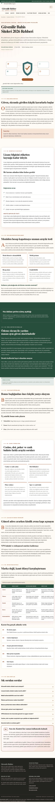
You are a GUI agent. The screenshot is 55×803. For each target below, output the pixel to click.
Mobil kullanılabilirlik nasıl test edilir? (12, 695)
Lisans (7, 13)
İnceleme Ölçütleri (10, 16)
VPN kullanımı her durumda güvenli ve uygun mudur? (17, 714)
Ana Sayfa (3, 16)
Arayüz (12, 13)
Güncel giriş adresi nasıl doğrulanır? (12, 709)
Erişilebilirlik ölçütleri (33, 787)
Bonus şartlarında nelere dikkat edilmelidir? (14, 704)
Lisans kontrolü (32, 785)
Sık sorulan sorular (33, 790)
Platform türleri (32, 13)
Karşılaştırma (42, 13)
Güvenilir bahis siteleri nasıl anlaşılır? (12, 686)
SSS (49, 13)
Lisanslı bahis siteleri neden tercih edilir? (13, 691)
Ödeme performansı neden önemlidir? (12, 700)
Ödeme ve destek (20, 13)
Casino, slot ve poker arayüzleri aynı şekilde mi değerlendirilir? (20, 718)
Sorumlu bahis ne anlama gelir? (10, 723)
